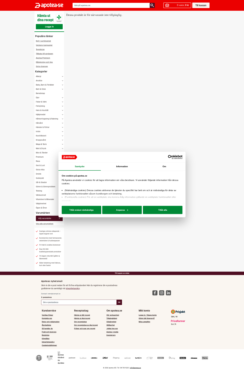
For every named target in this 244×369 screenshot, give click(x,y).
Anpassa (120, 210)
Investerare (111, 335)
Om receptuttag (80, 322)
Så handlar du (47, 328)
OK (119, 302)
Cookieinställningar (49, 345)
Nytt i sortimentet (43, 41)
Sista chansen (42, 66)
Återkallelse (46, 325)
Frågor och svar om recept (84, 328)
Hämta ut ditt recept (82, 315)
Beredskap (40, 93)
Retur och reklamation (50, 322)
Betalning (45, 335)
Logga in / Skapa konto (148, 315)
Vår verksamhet (112, 315)
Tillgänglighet (111, 318)
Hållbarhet (110, 325)
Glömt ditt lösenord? (147, 318)
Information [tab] (122, 166)
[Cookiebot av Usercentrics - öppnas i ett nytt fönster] (170, 157)
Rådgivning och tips (44, 62)
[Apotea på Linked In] (169, 293)
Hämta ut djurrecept (82, 318)
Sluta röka (40, 169)
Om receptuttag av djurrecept (86, 325)
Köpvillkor (46, 338)
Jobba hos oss (112, 328)
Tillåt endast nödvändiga (81, 210)
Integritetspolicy (48, 342)
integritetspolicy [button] (73, 288)
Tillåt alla (162, 210)
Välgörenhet (41, 203)
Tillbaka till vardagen (44, 54)
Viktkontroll (41, 195)
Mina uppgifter (144, 322)
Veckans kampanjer (44, 45)
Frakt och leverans (49, 332)
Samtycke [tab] (80, 166)
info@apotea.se (135, 368)
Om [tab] (164, 166)
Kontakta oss (47, 318)
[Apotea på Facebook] (155, 293)
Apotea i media (112, 332)
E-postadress (46, 297)
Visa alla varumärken (44, 224)
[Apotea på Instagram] (162, 293)
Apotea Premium (43, 58)
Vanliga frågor (47, 315)
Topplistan (40, 49)
